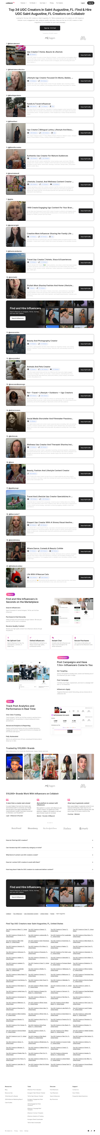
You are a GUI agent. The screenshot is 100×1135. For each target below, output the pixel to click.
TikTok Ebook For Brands (11, 1096)
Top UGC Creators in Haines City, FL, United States (38, 1059)
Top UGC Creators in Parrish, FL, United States (81, 1048)
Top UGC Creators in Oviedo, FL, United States (59, 1048)
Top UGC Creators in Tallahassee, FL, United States (61, 969)
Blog (6, 1089)
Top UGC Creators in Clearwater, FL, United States (83, 952)
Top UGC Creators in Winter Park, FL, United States (38, 1014)
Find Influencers (54, 1089)
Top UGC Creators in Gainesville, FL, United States (60, 958)
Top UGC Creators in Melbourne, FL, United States (60, 975)
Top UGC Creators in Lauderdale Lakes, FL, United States (15, 969)
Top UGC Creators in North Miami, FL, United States (83, 958)
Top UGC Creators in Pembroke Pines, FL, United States (83, 975)
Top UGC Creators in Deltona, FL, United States (82, 1042)
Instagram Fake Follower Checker (36, 1093)
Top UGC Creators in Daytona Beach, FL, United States (16, 1031)
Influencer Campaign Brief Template (34, 1109)
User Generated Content (31, 913)
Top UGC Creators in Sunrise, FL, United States (37, 975)
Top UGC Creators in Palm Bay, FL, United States (60, 997)
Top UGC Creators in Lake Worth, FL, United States (61, 1008)
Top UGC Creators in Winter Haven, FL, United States (37, 1003)
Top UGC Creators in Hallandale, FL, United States (60, 980)
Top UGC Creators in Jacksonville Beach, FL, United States (82, 1014)
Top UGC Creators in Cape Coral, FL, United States (83, 947)
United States (44, 913)
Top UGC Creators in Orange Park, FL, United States (61, 1065)
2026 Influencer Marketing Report (14, 1099)
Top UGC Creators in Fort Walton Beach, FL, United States (59, 1031)
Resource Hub (8, 1093)
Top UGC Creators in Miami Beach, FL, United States (83, 941)
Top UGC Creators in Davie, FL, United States (61, 986)
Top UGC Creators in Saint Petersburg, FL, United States (38, 941)
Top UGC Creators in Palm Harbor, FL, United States (83, 1037)
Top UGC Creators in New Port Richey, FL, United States (38, 1065)
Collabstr (8, 913)
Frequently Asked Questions (80, 1096)
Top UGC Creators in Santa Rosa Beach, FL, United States (37, 1025)
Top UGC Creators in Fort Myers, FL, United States (38, 947)
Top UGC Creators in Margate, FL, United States (15, 1048)
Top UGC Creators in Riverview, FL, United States (15, 1008)
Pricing (51, 3)
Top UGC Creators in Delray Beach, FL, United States (16, 975)
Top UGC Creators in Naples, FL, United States (59, 947)
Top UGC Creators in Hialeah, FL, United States (15, 958)
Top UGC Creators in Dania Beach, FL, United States (61, 1014)
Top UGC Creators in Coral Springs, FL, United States (16, 980)
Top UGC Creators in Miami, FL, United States (16, 930)
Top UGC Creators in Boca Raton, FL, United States (83, 935)
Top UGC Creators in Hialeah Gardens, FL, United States (83, 1031)
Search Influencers (18, 318)
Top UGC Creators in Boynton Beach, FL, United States (83, 980)
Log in (83, 3)
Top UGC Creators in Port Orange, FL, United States (16, 1025)
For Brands (32, 3)
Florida (52, 913)
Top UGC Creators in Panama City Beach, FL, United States (37, 992)
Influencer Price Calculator (34, 1089)
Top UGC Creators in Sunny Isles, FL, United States (38, 1008)
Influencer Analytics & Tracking (35, 1116)
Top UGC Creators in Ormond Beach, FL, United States (83, 1065)
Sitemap (26, 1130)
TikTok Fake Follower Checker (35, 1096)
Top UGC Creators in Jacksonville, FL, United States (38, 935)
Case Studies (8, 1102)
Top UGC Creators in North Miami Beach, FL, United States (60, 1003)
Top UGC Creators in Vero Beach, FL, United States (61, 1025)
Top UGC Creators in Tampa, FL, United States (59, 930)
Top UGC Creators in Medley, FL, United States (37, 969)
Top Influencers (17, 913)
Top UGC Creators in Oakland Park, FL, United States (38, 1048)
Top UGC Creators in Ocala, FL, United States (38, 963)
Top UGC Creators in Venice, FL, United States (15, 1042)
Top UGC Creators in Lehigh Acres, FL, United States (16, 992)
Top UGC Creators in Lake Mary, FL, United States (16, 1065)
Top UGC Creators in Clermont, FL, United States (60, 992)
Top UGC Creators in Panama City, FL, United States (61, 1020)
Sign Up (90, 3)
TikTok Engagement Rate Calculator (34, 1104)
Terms (21, 1130)
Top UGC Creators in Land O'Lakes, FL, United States (82, 1008)
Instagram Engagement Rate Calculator (35, 1100)
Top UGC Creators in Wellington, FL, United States (15, 1003)
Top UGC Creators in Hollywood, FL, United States (16, 952)
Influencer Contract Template (35, 1113)
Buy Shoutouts (54, 1099)
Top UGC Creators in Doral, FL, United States (83, 930)
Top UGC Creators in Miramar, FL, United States (37, 997)
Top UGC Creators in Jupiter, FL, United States (81, 986)
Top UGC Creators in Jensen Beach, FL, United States (60, 1059)
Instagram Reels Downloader (35, 1119)
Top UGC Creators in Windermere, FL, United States (38, 1042)
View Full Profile (86, 55)
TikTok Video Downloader (34, 1122)
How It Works (75, 1093)
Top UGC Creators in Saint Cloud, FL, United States (38, 980)
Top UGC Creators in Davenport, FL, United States (38, 958)
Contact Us (75, 1089)
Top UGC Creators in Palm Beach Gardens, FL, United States (37, 1037)
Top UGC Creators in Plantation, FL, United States (82, 1020)
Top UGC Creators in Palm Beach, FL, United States (16, 986)
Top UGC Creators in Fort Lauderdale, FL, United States (61, 935)
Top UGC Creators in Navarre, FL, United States (15, 1020)
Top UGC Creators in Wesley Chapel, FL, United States (38, 986)
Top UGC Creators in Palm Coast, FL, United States (83, 1003)
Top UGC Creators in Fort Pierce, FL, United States (16, 1059)
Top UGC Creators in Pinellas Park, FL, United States (16, 1053)
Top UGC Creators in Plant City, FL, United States (37, 1053)
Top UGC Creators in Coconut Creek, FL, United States (61, 1042)
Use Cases (42, 3)
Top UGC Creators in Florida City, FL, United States (16, 935)
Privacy (16, 1130)
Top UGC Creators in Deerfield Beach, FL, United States (83, 992)
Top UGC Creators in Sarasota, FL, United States (15, 947)
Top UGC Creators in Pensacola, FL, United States (38, 952)
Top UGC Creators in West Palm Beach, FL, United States (14, 941)
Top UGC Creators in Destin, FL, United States (37, 1031)
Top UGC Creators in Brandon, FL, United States (82, 1025)
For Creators (59, 3)
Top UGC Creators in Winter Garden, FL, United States (82, 969)
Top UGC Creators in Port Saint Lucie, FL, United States (61, 952)
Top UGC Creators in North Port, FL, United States (38, 1020)
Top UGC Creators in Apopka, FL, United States (82, 1053)
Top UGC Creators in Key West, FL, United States (82, 1059)
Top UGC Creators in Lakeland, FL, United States (15, 963)
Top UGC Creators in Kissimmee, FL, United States (61, 941)
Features (23, 3)
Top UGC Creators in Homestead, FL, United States (16, 997)
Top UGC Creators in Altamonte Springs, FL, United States (59, 1053)
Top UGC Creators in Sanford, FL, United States (82, 997)
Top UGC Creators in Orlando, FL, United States (37, 930)
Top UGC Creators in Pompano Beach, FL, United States (61, 963)
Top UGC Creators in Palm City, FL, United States (60, 1037)
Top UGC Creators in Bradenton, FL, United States (82, 963)
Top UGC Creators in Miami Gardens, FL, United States (16, 1014)
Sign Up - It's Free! (50, 28)
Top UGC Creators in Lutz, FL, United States (16, 1037)
